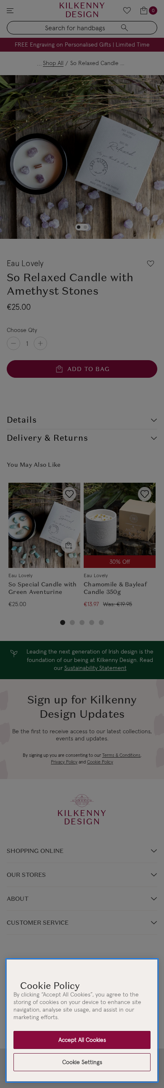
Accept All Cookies (82, 1040)
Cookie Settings (82, 1062)
